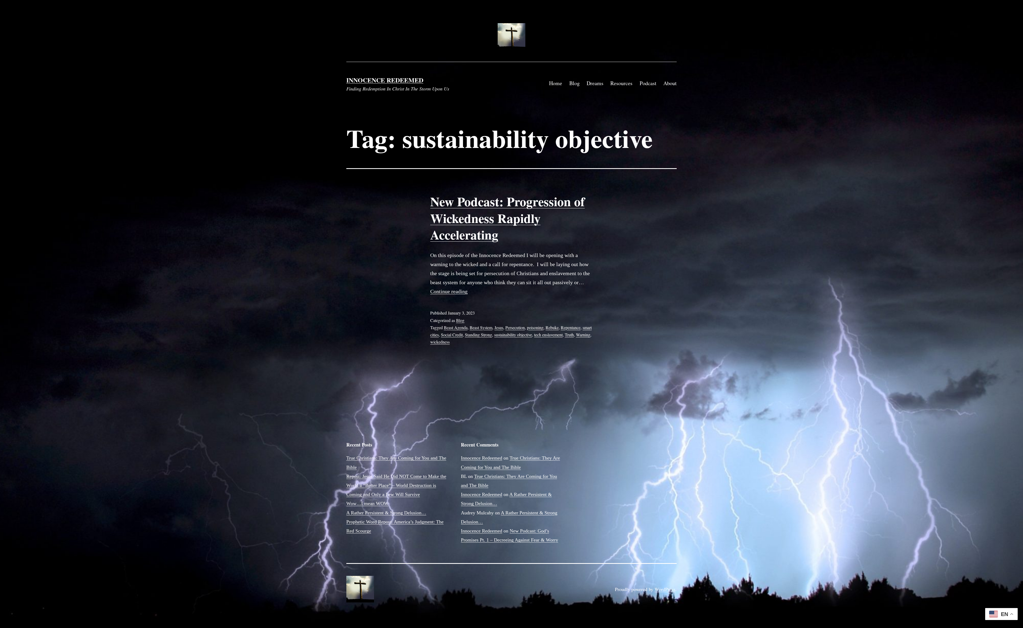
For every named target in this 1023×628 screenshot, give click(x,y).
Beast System (481, 327)
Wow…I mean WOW (367, 503)
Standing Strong (478, 334)
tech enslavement (548, 334)
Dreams (595, 83)
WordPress (665, 589)
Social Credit (452, 334)
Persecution (515, 327)
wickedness (440, 342)
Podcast (648, 83)
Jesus (498, 327)
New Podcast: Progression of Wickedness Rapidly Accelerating (507, 218)
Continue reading (449, 291)
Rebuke (552, 327)
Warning (583, 334)
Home (555, 83)
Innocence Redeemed (384, 80)
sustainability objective (513, 334)
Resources (621, 83)
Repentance (570, 327)
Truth (569, 334)
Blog (574, 83)
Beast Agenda (456, 327)
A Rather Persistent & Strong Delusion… (386, 512)
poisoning (535, 327)
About (670, 83)
